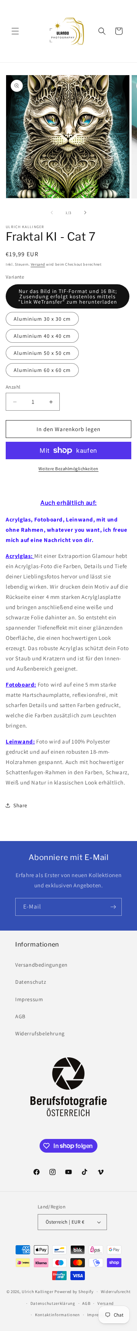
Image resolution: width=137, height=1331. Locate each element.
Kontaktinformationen (57, 1314)
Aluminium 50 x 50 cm (42, 353)
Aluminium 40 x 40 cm (42, 335)
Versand (38, 264)
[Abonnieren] (113, 907)
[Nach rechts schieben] (85, 212)
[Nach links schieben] (51, 212)
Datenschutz (30, 981)
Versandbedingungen (41, 964)
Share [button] (20, 805)
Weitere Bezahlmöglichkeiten (68, 468)
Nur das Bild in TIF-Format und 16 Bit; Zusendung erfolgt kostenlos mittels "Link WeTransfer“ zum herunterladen (67, 296)
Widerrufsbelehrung (40, 1033)
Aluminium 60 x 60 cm (42, 370)
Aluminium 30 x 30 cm (42, 318)
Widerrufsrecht (116, 1291)
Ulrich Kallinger (37, 1291)
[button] (15, 31)
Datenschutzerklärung (52, 1303)
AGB (20, 1016)
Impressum (29, 999)
